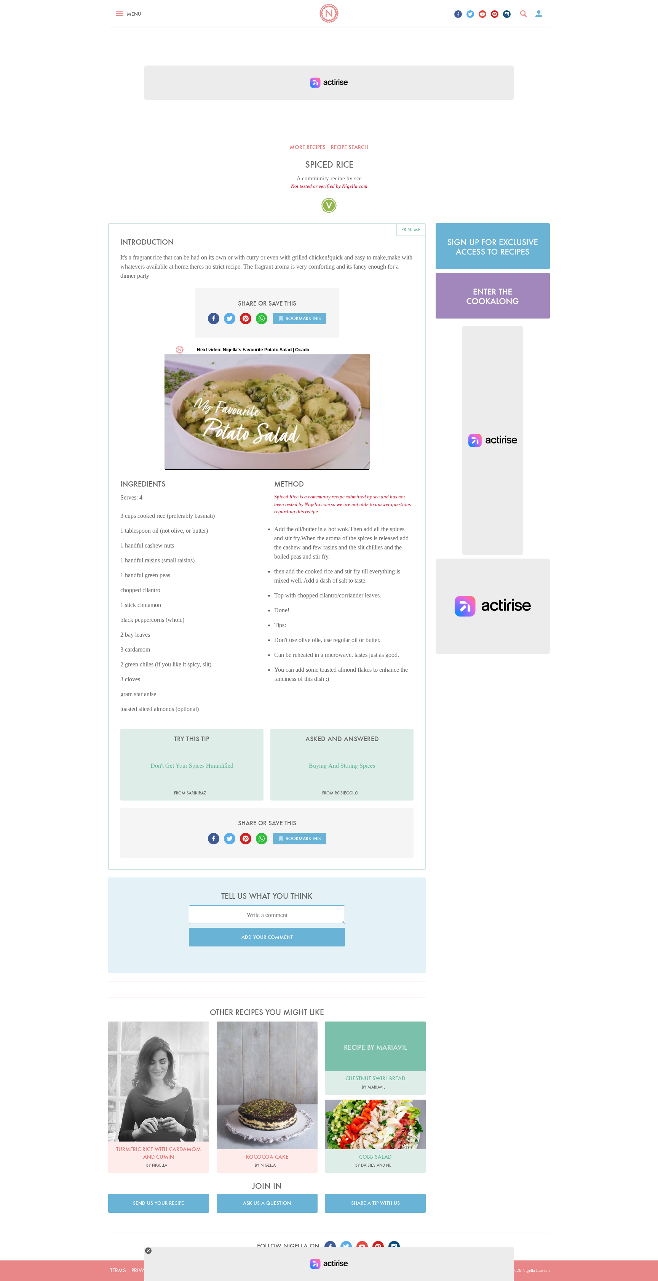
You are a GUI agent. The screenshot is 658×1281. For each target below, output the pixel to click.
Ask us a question (267, 1203)
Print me (410, 229)
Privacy (141, 1270)
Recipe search (349, 147)
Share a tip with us (375, 1203)
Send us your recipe (158, 1203)
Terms (118, 1270)
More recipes (308, 147)
